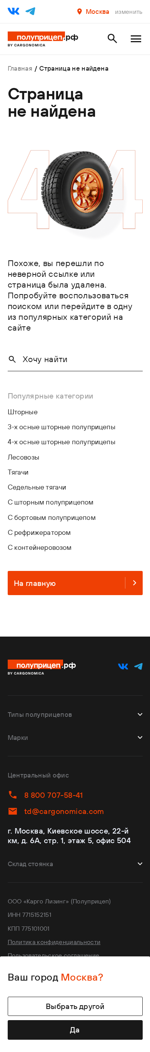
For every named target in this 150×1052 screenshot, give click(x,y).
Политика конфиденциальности (54, 942)
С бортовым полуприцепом (52, 517)
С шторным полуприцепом (51, 502)
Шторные (23, 411)
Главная (20, 68)
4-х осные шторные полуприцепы (61, 441)
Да (75, 1029)
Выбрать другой (75, 1006)
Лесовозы (23, 457)
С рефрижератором (39, 532)
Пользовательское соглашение (54, 955)
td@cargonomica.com (64, 811)
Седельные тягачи (37, 487)
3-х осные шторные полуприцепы (61, 426)
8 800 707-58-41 (53, 795)
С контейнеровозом (40, 547)
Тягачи (18, 472)
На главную (35, 583)
